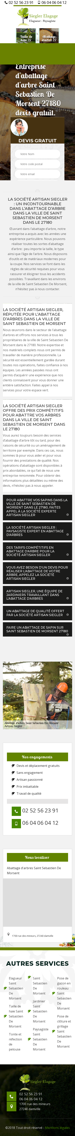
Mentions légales (57, 1128)
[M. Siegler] (37, 16)
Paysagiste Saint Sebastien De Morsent (40, 1039)
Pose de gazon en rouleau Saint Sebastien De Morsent (64, 993)
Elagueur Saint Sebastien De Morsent (16, 988)
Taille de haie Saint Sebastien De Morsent (16, 1016)
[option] (26, 38)
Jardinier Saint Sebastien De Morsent (40, 1011)
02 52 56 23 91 (21, 2)
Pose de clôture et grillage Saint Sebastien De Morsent (64, 1031)
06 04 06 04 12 (54, 2)
